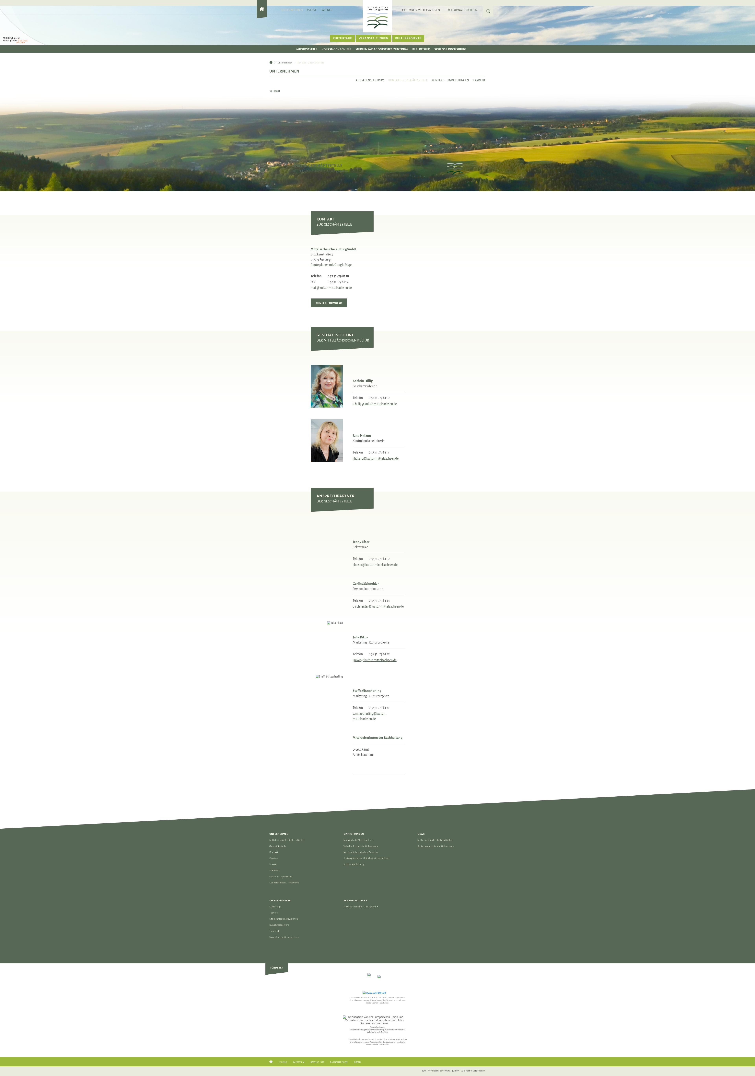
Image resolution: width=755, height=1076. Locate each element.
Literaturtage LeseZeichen (283, 919)
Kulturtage (342, 38)
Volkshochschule (336, 49)
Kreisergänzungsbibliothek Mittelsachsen (366, 858)
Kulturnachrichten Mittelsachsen (435, 846)
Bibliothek (421, 49)
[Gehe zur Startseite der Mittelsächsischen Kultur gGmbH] (262, 12)
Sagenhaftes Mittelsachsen (284, 937)
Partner (327, 10)
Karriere (479, 80)
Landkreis (421, 10)
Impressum (299, 1062)
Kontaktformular (329, 303)
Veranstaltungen (373, 38)
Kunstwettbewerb (279, 925)
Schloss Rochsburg (450, 49)
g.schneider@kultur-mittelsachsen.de (378, 606)
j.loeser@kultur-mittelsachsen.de (375, 565)
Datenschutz (317, 1062)
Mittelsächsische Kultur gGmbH (287, 840)
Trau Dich (274, 931)
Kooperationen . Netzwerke (284, 882)
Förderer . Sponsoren (280, 876)
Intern (357, 1062)
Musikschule (307, 49)
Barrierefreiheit (338, 1062)
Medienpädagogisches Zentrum (381, 49)
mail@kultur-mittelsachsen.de (331, 288)
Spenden (274, 870)
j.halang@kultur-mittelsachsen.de (376, 458)
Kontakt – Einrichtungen (450, 80)
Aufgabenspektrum (370, 80)
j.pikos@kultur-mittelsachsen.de (375, 660)
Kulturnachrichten (462, 10)
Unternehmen (292, 10)
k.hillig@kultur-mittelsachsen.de (375, 404)
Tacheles (274, 913)
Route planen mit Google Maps (331, 265)
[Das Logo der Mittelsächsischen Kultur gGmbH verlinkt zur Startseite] (377, 17)
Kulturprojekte (408, 38)
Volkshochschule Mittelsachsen (360, 846)
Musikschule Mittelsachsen (358, 840)
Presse (312, 10)
